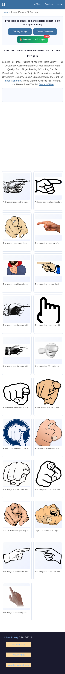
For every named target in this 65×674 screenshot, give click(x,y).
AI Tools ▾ (38, 4)
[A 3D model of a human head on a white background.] (48, 350)
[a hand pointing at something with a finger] (48, 555)
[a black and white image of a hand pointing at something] (48, 313)
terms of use (46, 84)
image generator (12, 80)
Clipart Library (11, 637)
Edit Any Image (20, 31)
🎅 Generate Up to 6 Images (33, 38)
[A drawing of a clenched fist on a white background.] (16, 227)
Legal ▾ (59, 4)
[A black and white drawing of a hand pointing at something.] (16, 309)
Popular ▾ (49, 4)
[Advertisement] (32, 136)
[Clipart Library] (3, 4)
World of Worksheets (18, 665)
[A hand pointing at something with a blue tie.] (48, 268)
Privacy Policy (18, 654)
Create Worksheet (45, 31)
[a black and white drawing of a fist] (16, 474)
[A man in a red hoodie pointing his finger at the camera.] (16, 268)
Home (6, 12)
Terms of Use (18, 644)
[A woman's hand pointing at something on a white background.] (48, 227)
